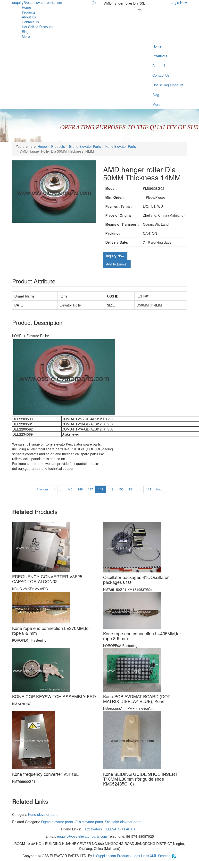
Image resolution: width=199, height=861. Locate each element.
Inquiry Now (115, 255)
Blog (25, 31)
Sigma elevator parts (57, 821)
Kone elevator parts (43, 814)
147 (90, 489)
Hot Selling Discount (37, 26)
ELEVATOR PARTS (121, 829)
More (26, 36)
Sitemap (165, 855)
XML (154, 855)
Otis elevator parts (89, 821)
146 (80, 489)
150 (121, 489)
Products (28, 12)
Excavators (94, 829)
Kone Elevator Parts (120, 146)
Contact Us (30, 21)
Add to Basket (116, 264)
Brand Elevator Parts (85, 146)
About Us (29, 17)
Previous (42, 489)
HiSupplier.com (104, 855)
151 (131, 489)
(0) (93, 2)
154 (148, 489)
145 (70, 489)
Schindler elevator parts (123, 821)
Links (145, 855)
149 (110, 489)
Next (159, 489)
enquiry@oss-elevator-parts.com (37, 2)
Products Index (128, 855)
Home (26, 7)
